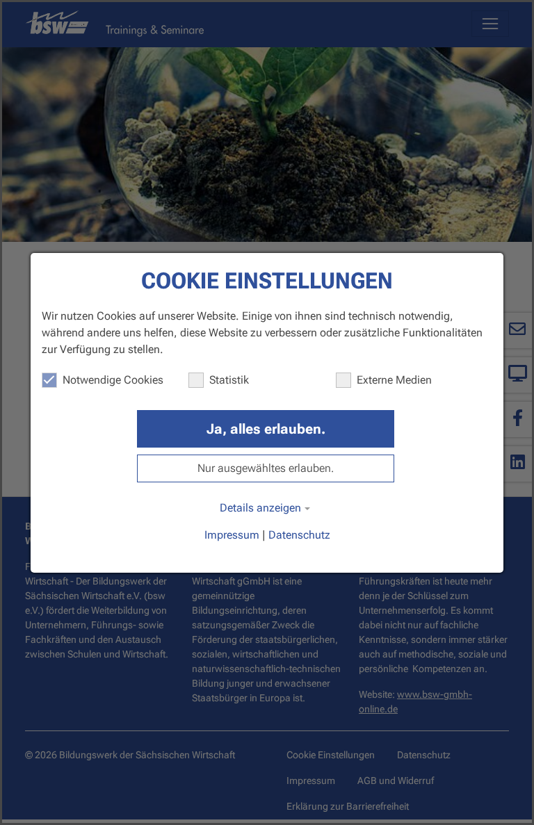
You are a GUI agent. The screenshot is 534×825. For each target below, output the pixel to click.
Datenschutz (299, 534)
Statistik (229, 379)
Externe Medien (394, 379)
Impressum (231, 534)
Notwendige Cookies (113, 379)
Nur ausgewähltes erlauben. (265, 468)
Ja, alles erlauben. (266, 428)
